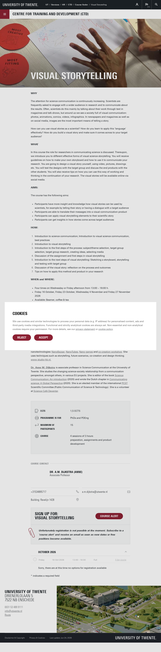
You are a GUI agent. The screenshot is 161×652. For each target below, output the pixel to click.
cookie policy (105, 329)
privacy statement (85, 329)
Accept (43, 337)
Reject (21, 337)
